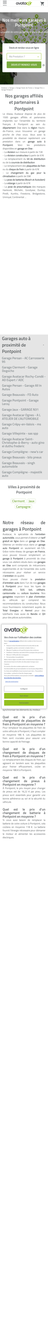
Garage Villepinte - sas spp (20, 433)
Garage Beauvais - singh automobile (18, 464)
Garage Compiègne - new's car (22, 451)
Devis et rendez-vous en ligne (24, 48)
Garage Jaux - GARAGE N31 (20, 409)
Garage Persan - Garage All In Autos (22, 387)
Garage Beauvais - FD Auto (20, 394)
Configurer (24, 689)
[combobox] (24, 56)
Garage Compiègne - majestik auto (22, 474)
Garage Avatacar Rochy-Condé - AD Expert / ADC (24, 378)
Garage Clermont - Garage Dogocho (19, 369)
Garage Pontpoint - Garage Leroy (20, 402)
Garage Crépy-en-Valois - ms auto (21, 426)
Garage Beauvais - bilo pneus (21, 457)
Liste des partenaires (11, 681)
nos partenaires (14, 641)
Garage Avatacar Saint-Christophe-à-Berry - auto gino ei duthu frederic (23, 443)
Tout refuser (24, 696)
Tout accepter (24, 703)
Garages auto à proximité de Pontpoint (16, 345)
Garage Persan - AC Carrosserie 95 (23, 360)
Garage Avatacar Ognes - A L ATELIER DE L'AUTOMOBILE (21, 417)
